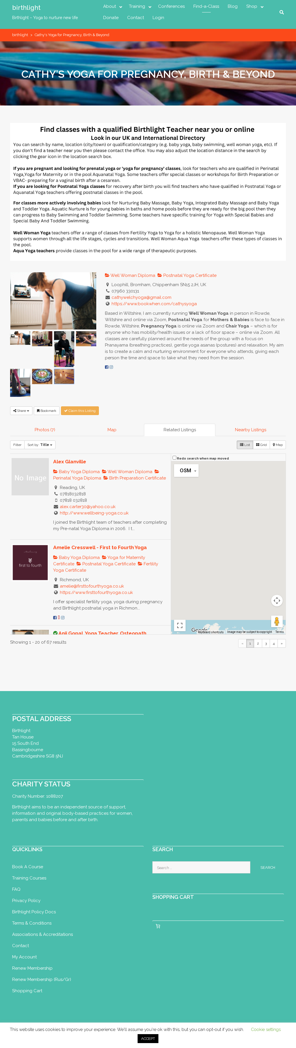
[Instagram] (111, 367)
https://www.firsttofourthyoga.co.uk (96, 592)
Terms (279, 632)
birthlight (26, 7)
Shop (251, 6)
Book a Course (27, 866)
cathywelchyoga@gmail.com (141, 297)
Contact (135, 17)
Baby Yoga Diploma (79, 471)
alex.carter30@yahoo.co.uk (88, 506)
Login (158, 17)
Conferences (171, 6)
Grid (263, 445)
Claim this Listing (82, 411)
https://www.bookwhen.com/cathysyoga (154, 303)
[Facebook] (106, 367)
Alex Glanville (69, 461)
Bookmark (48, 411)
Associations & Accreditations (42, 934)
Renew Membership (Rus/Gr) (41, 979)
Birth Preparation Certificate (137, 478)
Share (21, 411)
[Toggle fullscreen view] (180, 625)
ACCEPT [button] (148, 1038)
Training (137, 6)
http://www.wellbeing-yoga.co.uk (94, 513)
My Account (24, 957)
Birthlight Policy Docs (34, 911)
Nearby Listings (250, 429)
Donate (111, 17)
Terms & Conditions (31, 923)
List (246, 445)
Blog (233, 6)
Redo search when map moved (203, 458)
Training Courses (29, 878)
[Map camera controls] (277, 600)
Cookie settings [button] (266, 1029)
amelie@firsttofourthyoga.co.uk (92, 586)
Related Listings (180, 429)
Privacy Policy (26, 900)
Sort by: (38, 445)
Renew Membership (32, 968)
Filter (17, 445)
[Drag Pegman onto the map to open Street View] (277, 621)
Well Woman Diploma (132, 275)
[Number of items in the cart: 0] (157, 926)
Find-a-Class (206, 6)
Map (112, 429)
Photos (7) (45, 429)
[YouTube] (59, 617)
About (109, 6)
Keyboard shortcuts (211, 632)
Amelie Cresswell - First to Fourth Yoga (100, 547)
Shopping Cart (27, 990)
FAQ (16, 889)
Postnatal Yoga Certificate (189, 275)
